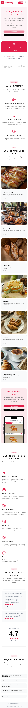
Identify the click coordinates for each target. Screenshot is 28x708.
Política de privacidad (11, 706)
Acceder (21, 2)
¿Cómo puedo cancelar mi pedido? (10, 680)
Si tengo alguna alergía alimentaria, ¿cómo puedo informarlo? (12, 685)
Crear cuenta (15, 35)
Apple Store (15, 406)
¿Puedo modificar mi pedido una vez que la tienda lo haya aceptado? (12, 691)
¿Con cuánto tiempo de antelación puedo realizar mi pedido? (11, 676)
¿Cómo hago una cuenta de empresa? (11, 696)
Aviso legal (19, 706)
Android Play (15, 409)
